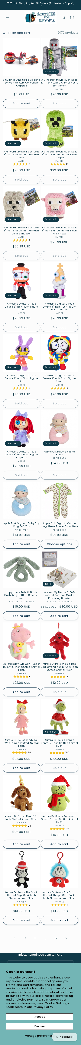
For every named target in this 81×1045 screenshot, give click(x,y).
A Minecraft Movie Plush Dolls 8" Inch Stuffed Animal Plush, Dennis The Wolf (21, 230)
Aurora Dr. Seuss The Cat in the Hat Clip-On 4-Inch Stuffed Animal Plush (21, 895)
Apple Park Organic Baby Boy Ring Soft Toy (21, 525)
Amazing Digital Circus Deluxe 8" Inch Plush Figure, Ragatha (21, 454)
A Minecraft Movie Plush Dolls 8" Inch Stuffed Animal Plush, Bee (21, 154)
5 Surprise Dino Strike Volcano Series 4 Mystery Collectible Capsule (21, 82)
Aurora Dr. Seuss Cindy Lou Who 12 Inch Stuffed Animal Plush (22, 743)
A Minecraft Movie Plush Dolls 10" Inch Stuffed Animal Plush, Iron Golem (59, 82)
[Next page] (66, 938)
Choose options (59, 544)
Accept (39, 1017)
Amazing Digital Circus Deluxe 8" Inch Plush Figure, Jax (21, 378)
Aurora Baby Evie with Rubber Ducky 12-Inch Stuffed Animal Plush (21, 666)
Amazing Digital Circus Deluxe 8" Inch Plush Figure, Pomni (59, 378)
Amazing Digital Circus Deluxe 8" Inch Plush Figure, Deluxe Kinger (59, 306)
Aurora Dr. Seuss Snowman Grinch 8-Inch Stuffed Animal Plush (59, 819)
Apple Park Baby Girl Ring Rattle (59, 453)
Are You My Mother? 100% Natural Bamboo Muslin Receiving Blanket (59, 595)
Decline (39, 1026)
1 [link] (15, 938)
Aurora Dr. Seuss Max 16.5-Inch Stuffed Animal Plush (21, 818)
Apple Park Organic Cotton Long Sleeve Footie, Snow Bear (59, 525)
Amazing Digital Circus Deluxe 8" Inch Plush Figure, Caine (21, 306)
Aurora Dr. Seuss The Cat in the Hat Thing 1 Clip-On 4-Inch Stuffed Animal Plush (59, 895)
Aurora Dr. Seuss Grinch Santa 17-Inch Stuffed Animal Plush (59, 743)
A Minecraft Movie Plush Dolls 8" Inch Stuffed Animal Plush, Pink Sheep (59, 230)
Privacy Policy (43, 1007)
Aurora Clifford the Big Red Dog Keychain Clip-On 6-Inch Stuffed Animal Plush (59, 666)
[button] (7, 17)
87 (55, 938)
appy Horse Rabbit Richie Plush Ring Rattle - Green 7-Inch (21, 595)
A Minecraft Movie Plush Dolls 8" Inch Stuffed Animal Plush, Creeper (59, 154)
